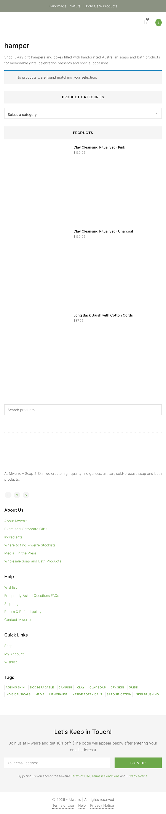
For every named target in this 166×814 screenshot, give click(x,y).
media (40, 694)
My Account (14, 654)
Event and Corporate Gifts (25, 529)
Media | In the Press (20, 553)
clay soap (97, 687)
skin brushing (147, 694)
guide (133, 687)
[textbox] (83, 114)
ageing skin (15, 687)
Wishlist (10, 587)
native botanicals (87, 694)
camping (65, 687)
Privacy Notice (136, 776)
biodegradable (42, 687)
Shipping (11, 603)
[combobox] (83, 113)
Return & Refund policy (23, 611)
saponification (119, 694)
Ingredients (13, 537)
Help (82, 805)
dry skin (117, 687)
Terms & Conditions (105, 776)
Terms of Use (80, 776)
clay (81, 687)
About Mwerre (15, 521)
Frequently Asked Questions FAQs (31, 595)
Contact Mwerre (17, 619)
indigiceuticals (18, 694)
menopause (58, 694)
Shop (8, 646)
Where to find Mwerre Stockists (30, 545)
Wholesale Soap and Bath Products (32, 561)
